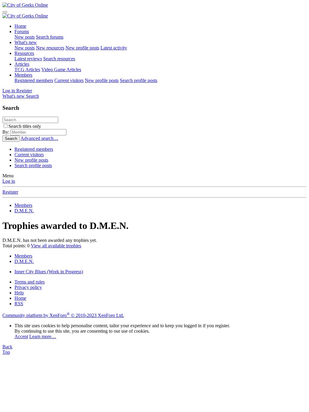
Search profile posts (138, 80)
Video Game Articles (61, 69)
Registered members (33, 80)
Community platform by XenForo (63, 315)
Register (10, 192)
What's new (25, 42)
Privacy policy (28, 287)
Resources (24, 53)
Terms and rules (29, 281)
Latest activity (113, 47)
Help (19, 292)
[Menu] (4, 12)
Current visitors (69, 80)
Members (23, 75)
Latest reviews (28, 58)
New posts (24, 37)
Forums (21, 31)
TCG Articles (27, 69)
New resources (50, 47)
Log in (8, 181)
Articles (21, 64)
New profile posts (82, 47)
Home (20, 26)
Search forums (49, 37)
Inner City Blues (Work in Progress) (48, 271)
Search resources (59, 58)
